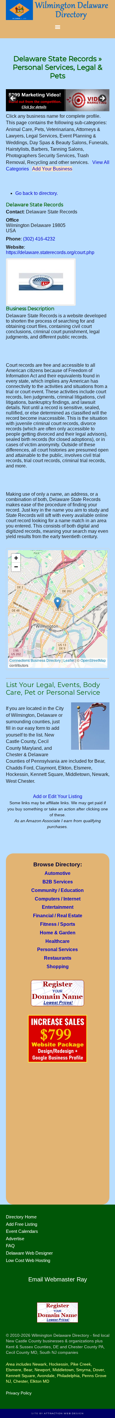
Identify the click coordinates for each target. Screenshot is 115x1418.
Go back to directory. (36, 193)
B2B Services (57, 881)
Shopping (58, 966)
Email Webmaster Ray (57, 1279)
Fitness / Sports (57, 924)
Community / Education (57, 890)
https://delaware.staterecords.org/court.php (50, 252)
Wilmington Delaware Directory (57, 10)
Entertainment (57, 907)
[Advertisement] (57, 1135)
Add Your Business (52, 168)
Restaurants (57, 958)
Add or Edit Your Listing (57, 796)
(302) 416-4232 (39, 238)
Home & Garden (57, 932)
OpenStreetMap (93, 660)
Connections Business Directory (35, 660)
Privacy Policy (19, 1393)
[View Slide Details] (57, 100)
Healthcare (57, 941)
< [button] (13, 98)
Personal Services (57, 949)
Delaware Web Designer (29, 1253)
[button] (57, 603)
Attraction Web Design (64, 1413)
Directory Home (21, 1216)
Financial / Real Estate (57, 915)
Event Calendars (22, 1231)
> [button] (102, 98)
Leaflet (68, 660)
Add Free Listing (21, 1224)
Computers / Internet (57, 898)
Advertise (15, 1238)
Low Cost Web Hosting (28, 1260)
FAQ (10, 1245)
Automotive (57, 873)
